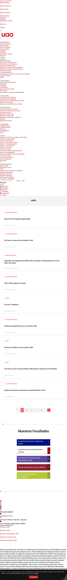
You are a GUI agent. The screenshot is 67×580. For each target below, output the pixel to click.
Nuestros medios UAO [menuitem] (6, 114)
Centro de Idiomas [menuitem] (5, 159)
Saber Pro (3, 24)
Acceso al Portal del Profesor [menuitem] (9, 142)
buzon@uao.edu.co (6, 516)
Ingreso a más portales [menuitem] (7, 146)
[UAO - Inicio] (7, 37)
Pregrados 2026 (5, 527)
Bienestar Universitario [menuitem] (6, 164)
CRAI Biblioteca (4, 2)
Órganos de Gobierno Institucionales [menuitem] (11, 67)
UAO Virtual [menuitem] (3, 91)
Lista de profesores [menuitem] (6, 72)
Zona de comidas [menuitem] (5, 156)
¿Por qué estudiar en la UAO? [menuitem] (9, 109)
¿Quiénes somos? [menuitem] (5, 127)
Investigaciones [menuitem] (4, 124)
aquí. (36, 573)
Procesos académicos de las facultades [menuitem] (12, 154)
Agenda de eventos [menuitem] (6, 121)
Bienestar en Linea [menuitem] (5, 167)
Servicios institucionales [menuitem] (7, 139)
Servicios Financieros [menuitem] (6, 141)
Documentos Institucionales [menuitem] (8, 64)
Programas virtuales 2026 (8, 537)
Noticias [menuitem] (2, 119)
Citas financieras (5, 12)
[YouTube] (0, 506)
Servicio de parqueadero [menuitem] (7, 152)
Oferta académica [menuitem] (5, 80)
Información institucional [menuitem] (7, 62)
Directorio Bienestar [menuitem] (6, 176)
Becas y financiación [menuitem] (6, 102)
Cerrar (23, 180)
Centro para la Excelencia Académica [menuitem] (11, 171)
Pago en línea (4, 9)
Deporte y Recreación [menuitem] (6, 172)
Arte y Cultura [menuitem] (4, 166)
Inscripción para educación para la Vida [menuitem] (12, 101)
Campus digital (4, 16)
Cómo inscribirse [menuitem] (5, 95)
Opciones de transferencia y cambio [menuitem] (11, 104)
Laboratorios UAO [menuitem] (5, 112)
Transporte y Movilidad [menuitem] (7, 179)
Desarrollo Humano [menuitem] (6, 174)
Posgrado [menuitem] (3, 19)
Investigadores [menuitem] (4, 131)
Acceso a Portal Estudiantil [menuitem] (8, 144)
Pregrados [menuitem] (3, 84)
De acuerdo (33, 577)
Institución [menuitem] (3, 59)
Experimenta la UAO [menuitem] (5, 107)
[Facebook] (0, 501)
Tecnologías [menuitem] (4, 87)
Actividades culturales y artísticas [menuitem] (10, 117)
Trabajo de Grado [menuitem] (5, 76)
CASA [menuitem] (1, 169)
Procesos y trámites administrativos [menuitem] (11, 151)
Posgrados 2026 (5, 530)
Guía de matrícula (5, 6)
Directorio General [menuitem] (5, 71)
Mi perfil (2, 27)
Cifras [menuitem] (2, 132)
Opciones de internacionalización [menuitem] (10, 111)
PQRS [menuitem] (2, 77)
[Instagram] (0, 505)
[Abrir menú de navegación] (3, 39)
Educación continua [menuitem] (6, 21)
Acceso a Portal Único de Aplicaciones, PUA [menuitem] (13, 137)
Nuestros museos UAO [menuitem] (7, 116)
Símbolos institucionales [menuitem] (7, 66)
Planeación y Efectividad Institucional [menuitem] (11, 69)
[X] (0, 503)
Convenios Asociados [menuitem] (6, 157)
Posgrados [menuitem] (3, 86)
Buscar (18, 180)
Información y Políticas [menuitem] (7, 177)
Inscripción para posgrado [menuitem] (8, 99)
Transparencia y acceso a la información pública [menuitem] (15, 74)
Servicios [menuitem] (3, 129)
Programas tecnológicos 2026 (9, 534)
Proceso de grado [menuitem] (5, 149)
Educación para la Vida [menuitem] (7, 89)
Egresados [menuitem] (3, 161)
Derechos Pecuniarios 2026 (8, 540)
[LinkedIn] (0, 508)
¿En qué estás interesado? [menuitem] (8, 82)
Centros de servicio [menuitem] (6, 147)
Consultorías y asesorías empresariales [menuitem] (12, 92)
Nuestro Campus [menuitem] (5, 61)
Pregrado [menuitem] (3, 17)
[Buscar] (1, 31)
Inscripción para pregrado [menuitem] (8, 97)
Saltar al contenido (6, 1)
